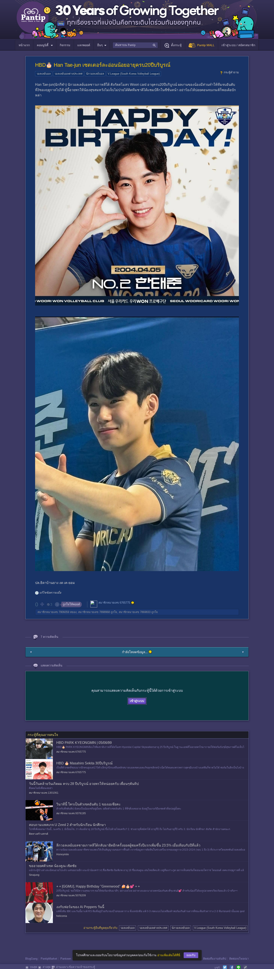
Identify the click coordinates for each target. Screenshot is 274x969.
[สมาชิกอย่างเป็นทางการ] (132, 603)
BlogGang (31, 958)
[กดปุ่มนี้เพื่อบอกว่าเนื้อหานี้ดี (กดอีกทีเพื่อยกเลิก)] (42, 604)
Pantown (65, 958)
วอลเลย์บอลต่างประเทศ (68, 73)
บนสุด (33, 967)
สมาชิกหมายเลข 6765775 (114, 602)
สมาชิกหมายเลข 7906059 (53, 612)
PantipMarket (49, 958)
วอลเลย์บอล (43, 73)
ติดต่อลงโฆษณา (239, 958)
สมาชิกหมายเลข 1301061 (43, 792)
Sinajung (34, 874)
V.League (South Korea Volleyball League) (134, 73)
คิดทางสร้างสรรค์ (38, 833)
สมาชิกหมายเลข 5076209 (71, 895)
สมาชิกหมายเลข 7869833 (134, 612)
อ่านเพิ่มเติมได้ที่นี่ (168, 955)
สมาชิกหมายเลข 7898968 (94, 612)
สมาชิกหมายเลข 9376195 (71, 813)
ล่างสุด (47, 967)
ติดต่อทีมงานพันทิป (214, 958)
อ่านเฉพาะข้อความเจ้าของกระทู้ (75, 967)
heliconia (61, 915)
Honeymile (62, 854)
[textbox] (135, 45)
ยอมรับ (190, 955)
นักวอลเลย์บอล (95, 73)
